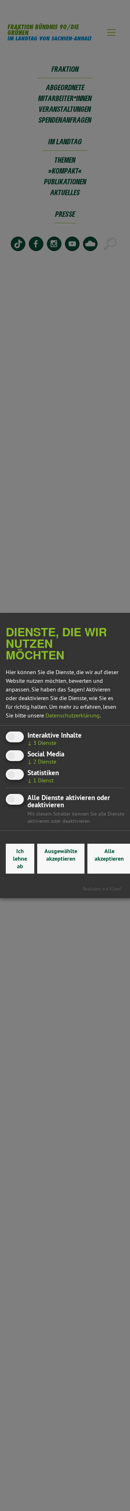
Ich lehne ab (20, 858)
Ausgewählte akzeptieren (60, 854)
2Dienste (41, 761)
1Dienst (40, 780)
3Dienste (41, 742)
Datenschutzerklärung (73, 715)
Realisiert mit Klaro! (102, 889)
